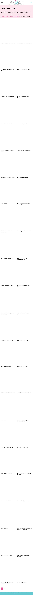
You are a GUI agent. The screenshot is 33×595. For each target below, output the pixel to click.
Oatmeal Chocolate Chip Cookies (8, 43)
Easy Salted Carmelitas (6, 366)
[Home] (1, 6)
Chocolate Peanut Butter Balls (23, 69)
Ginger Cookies (4, 528)
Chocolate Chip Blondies (22, 124)
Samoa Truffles (4, 420)
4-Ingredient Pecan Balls (22, 366)
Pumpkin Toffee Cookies (22, 582)
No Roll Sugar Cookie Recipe (7, 258)
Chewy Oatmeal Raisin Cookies (24, 150)
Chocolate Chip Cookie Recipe (7, 96)
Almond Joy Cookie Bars (22, 447)
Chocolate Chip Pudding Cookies (8, 392)
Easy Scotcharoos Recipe (22, 177)
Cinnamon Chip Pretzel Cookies (7, 500)
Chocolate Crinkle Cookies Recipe (24, 43)
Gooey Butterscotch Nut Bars (7, 340)
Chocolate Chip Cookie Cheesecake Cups (22, 259)
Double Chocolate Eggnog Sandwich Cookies (22, 420)
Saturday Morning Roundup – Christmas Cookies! (23, 501)
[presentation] (8, 31)
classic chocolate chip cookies (12, 16)
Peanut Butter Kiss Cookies (7, 124)
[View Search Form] (31, 2)
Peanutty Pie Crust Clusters (7, 447)
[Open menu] (2, 2)
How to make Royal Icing (22, 340)
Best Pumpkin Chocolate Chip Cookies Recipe (23, 204)
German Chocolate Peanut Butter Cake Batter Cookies (8, 583)
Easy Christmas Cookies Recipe (7, 177)
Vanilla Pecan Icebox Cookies (7, 285)
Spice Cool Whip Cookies (6, 473)
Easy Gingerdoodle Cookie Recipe (24, 231)
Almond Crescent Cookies (6, 555)
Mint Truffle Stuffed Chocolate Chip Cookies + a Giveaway (24, 529)
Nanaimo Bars (4, 203)
